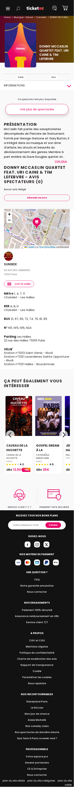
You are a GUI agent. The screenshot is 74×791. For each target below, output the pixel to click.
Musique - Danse (23, 17)
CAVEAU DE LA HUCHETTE (17, 448)
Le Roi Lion (37, 707)
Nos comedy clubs (37, 726)
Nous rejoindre (37, 683)
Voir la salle (22, 284)
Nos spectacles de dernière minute (37, 732)
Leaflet (31, 247)
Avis (53, 77)
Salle (20, 77)
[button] (8, 8)
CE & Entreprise (37, 768)
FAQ (37, 579)
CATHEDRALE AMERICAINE (42, 457)
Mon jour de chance (37, 713)
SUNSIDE (10, 264)
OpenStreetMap (47, 247)
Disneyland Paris (36, 701)
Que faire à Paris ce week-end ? (37, 738)
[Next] (63, 434)
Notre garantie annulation (37, 585)
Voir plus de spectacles (37, 109)
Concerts (41, 17)
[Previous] (10, 434)
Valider (53, 525)
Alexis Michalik (37, 720)
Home (7, 17)
